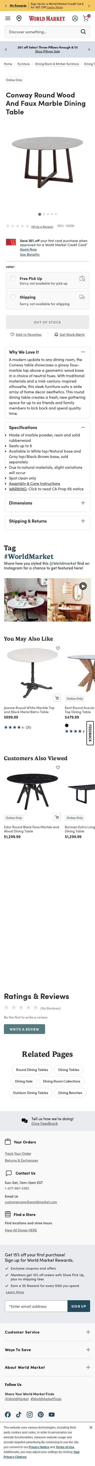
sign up (78, 1306)
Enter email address (29, 1306)
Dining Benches (70, 1092)
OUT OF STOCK (47, 322)
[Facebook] (8, 1414)
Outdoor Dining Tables (30, 1092)
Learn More (55, 7)
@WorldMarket (17, 1399)
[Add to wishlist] (58, 648)
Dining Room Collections (61, 1081)
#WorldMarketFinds (46, 1399)
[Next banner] (89, 5)
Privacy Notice (39, 1447)
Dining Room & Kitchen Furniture (57, 64)
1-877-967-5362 (17, 1188)
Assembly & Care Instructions (34, 483)
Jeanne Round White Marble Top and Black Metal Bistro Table (29, 709)
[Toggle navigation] (8, 18)
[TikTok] (19, 1414)
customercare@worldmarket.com (31, 1202)
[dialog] (47, 1444)
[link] (86, 18)
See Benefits (29, 254)
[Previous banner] (6, 5)
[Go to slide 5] (56, 214)
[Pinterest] (41, 1414)
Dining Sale (24, 1081)
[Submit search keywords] (83, 31)
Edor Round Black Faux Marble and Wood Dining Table (31, 828)
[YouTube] (52, 1414)
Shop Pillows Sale (47, 51)
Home (8, 64)
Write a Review (42, 226)
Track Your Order (18, 1153)
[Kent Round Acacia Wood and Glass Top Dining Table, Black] (67, 725)
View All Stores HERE (21, 1230)
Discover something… (28, 31)
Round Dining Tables (32, 1069)
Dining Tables (68, 1069)
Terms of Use (65, 1447)
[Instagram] (30, 1414)
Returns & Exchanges (21, 1160)
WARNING (18, 488)
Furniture (24, 64)
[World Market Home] (47, 18)
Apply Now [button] (28, 249)
